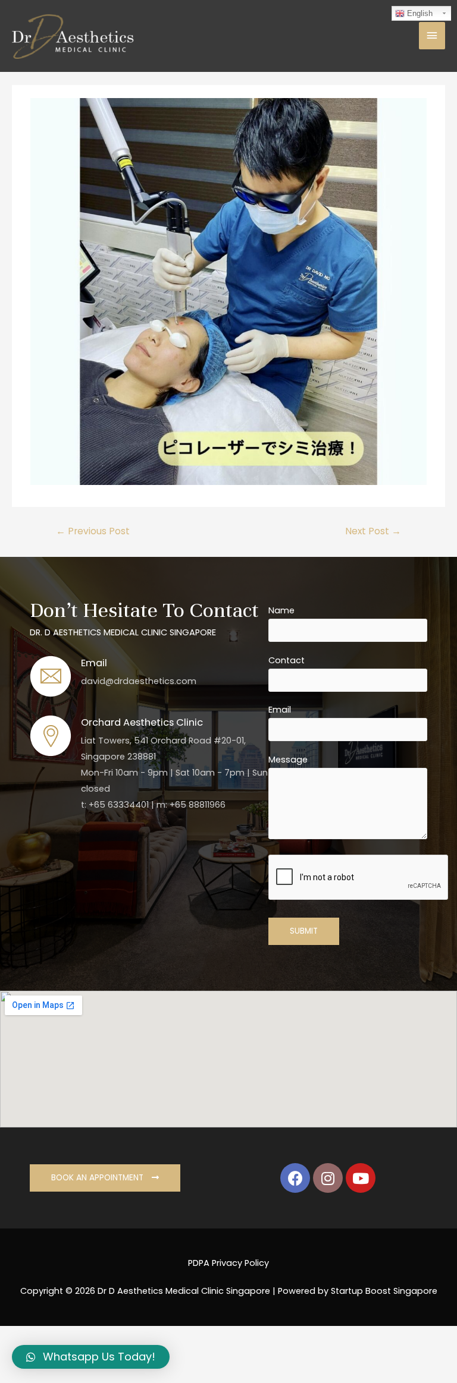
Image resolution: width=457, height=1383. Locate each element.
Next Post (373, 531)
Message (288, 759)
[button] (105, 1178)
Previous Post (93, 531)
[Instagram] (328, 1178)
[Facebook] (295, 1178)
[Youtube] (360, 1178)
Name (281, 610)
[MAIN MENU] (432, 35)
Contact (286, 660)
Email (279, 710)
